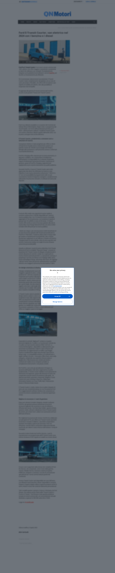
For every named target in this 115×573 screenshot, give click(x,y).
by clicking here (57, 286)
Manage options (57, 302)
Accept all (57, 296)
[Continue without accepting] (57, 272)
